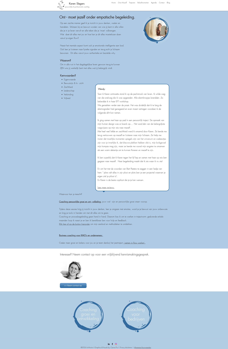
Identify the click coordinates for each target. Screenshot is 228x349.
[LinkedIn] (109, 344)
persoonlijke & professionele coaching (77, 7)
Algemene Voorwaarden (142, 347)
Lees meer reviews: (106, 187)
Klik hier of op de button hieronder (74, 224)
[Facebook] (112, 344)
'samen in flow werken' (134, 242)
